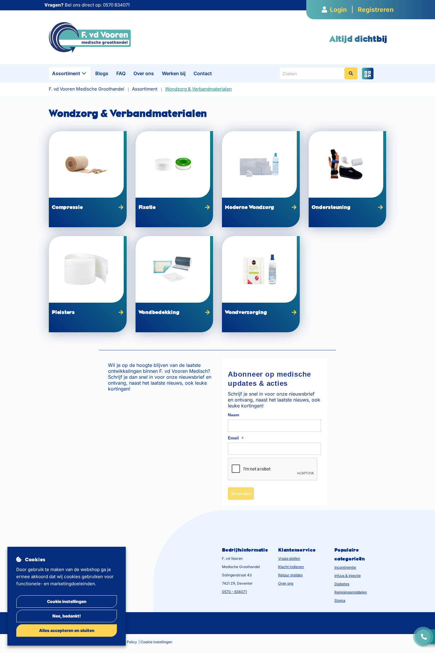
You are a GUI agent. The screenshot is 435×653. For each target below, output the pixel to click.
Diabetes (341, 584)
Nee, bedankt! (66, 615)
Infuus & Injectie (347, 575)
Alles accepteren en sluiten (66, 630)
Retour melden (290, 575)
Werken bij (174, 73)
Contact (203, 73)
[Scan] (367, 73)
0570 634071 (116, 5)
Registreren (376, 9)
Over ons (143, 73)
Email (236, 438)
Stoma (339, 600)
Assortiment (66, 73)
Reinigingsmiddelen (350, 592)
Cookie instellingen (66, 601)
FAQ (120, 73)
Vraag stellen (289, 558)
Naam (233, 414)
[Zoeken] (350, 73)
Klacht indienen (291, 567)
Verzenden (241, 493)
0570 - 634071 (234, 591)
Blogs (101, 73)
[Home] (90, 37)
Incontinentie (345, 567)
